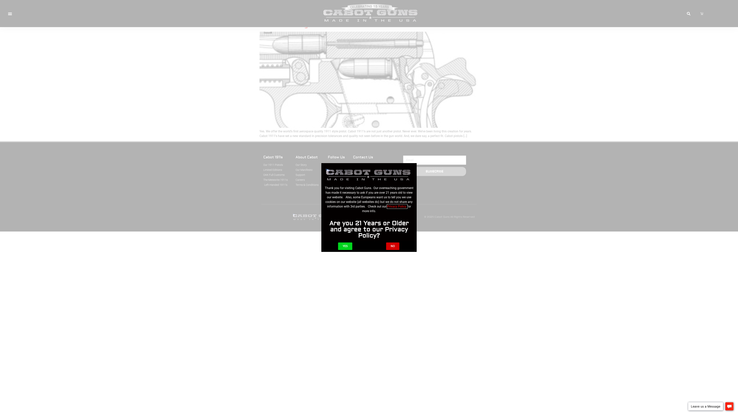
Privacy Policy (397, 206)
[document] (369, 207)
